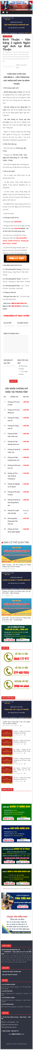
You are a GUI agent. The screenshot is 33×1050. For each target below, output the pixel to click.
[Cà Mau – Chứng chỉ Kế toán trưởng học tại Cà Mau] (6, 730)
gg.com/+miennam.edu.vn (10, 1024)
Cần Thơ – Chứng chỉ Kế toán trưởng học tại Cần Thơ (21, 778)
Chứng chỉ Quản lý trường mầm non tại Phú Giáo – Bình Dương (16, 592)
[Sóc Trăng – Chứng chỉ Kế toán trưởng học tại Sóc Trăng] (6, 748)
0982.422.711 (15, 1031)
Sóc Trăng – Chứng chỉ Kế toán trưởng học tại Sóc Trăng (21, 750)
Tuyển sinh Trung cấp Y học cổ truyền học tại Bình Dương (16, 723)
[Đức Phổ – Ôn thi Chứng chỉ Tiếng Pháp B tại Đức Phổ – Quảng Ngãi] (16, 599)
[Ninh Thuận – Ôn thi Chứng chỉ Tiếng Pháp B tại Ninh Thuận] (16, 546)
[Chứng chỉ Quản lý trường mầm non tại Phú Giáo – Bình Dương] (16, 573)
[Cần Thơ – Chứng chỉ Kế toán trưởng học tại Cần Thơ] (6, 777)
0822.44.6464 (6, 1031)
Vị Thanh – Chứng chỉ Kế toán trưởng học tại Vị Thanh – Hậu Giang (21, 760)
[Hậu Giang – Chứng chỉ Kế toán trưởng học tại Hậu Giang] (6, 767)
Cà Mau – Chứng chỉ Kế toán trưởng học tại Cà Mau (21, 732)
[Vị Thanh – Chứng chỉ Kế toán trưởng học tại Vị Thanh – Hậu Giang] (6, 758)
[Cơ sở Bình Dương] (3, 12)
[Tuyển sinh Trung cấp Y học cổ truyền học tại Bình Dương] (16, 701)
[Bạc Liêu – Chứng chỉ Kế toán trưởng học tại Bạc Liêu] (6, 739)
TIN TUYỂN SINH (7, 36)
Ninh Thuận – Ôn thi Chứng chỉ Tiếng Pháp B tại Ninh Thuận (16, 566)
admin (17, 52)
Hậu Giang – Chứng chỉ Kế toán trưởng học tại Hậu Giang (21, 769)
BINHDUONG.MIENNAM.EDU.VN (10, 949)
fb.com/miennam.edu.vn (9, 1027)
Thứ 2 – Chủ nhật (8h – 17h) (10, 1022)
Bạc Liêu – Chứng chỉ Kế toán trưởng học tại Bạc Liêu (21, 741)
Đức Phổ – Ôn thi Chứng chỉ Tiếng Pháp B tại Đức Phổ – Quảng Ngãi (16, 619)
